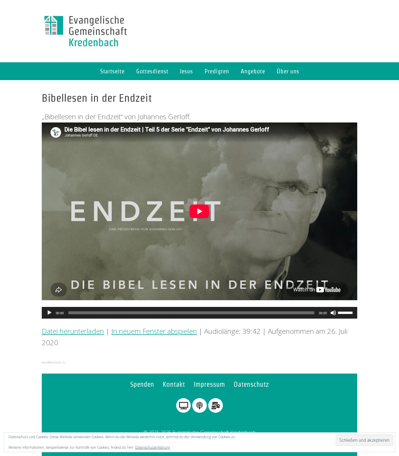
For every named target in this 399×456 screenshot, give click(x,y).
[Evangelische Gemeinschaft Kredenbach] (85, 31)
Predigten (216, 71)
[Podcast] (199, 405)
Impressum (209, 384)
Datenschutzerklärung (152, 447)
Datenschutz (251, 384)
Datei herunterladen (73, 331)
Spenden (142, 384)
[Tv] (183, 405)
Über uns (288, 71)
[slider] (346, 312)
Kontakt (174, 384)
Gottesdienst (152, 71)
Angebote (253, 71)
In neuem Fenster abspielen (154, 331)
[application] (199, 313)
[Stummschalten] (333, 313)
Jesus (186, 71)
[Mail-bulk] (215, 405)
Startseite (112, 71)
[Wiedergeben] (49, 313)
